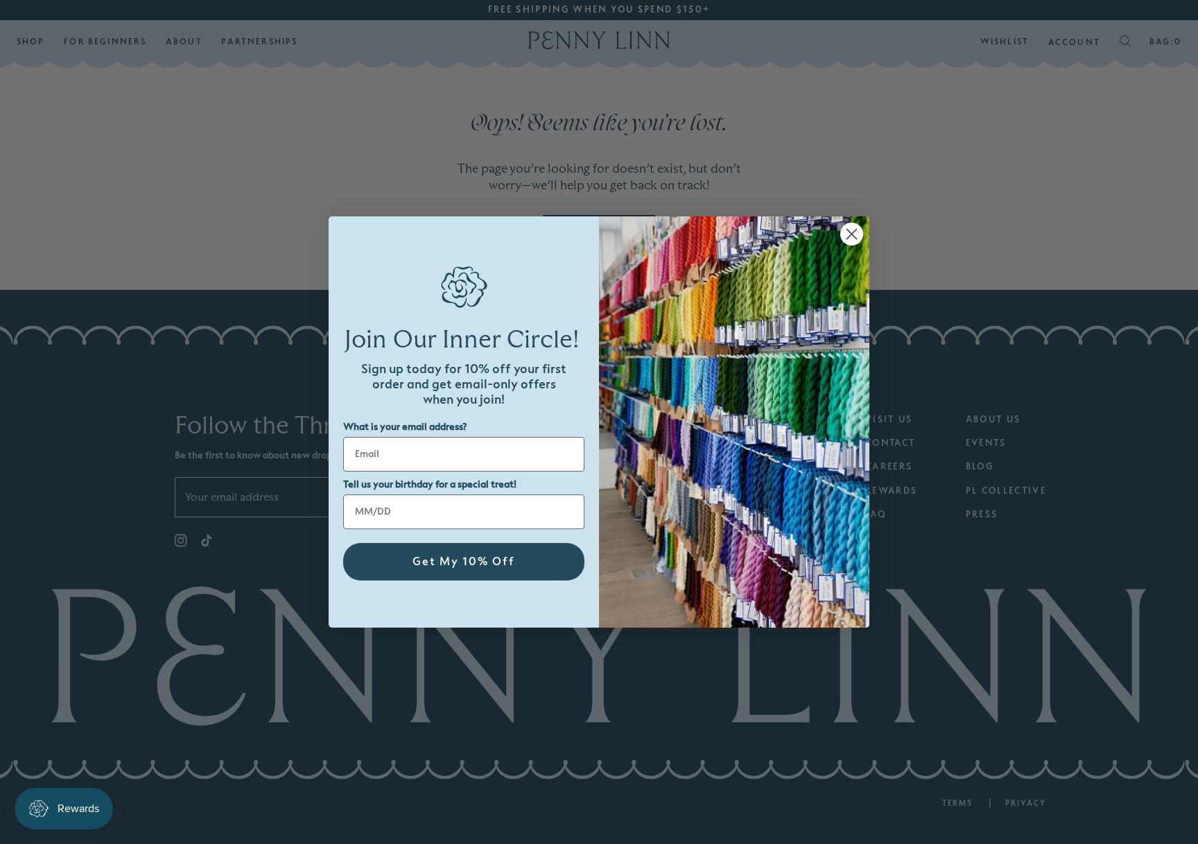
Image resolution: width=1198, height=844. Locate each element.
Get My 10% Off (464, 562)
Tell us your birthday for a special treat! (429, 484)
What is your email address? (405, 427)
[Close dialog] (852, 234)
